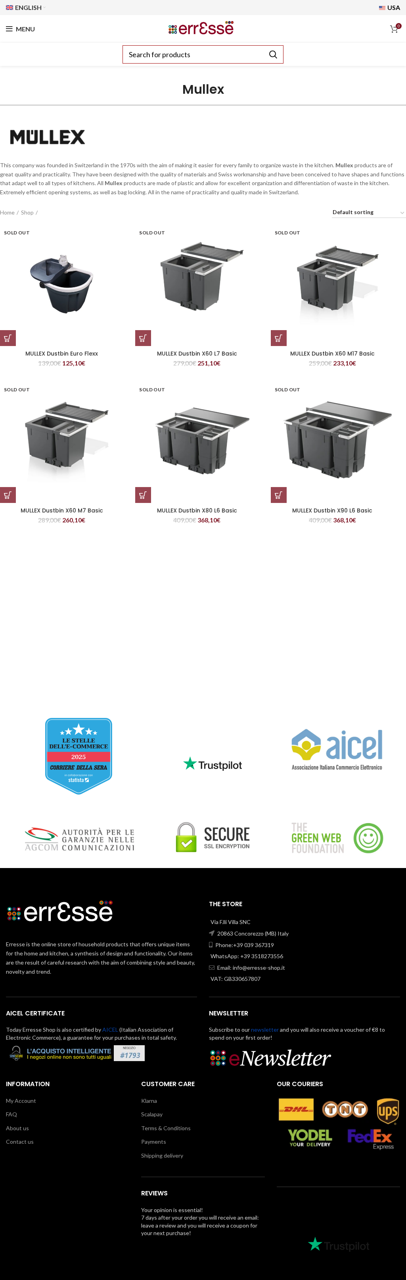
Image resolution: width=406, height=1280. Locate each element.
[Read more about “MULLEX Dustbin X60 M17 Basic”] (279, 338)
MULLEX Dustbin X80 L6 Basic (197, 510)
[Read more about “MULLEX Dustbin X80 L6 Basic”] (143, 495)
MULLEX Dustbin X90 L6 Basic (332, 510)
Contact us (20, 1141)
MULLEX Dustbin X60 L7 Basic (197, 354)
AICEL (110, 1029)
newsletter (265, 1029)
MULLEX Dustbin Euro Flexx (61, 354)
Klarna (149, 1100)
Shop (27, 212)
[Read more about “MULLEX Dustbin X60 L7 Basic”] (143, 338)
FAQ (11, 1114)
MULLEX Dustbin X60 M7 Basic (62, 510)
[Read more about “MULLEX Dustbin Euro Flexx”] (8, 338)
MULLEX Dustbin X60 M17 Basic (332, 354)
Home (7, 212)
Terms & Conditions (166, 1128)
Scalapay (152, 1114)
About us (17, 1128)
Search (273, 54)
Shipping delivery (162, 1155)
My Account (21, 1100)
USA (393, 7)
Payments (153, 1141)
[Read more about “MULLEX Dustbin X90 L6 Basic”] (279, 495)
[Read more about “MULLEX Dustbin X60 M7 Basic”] (8, 495)
